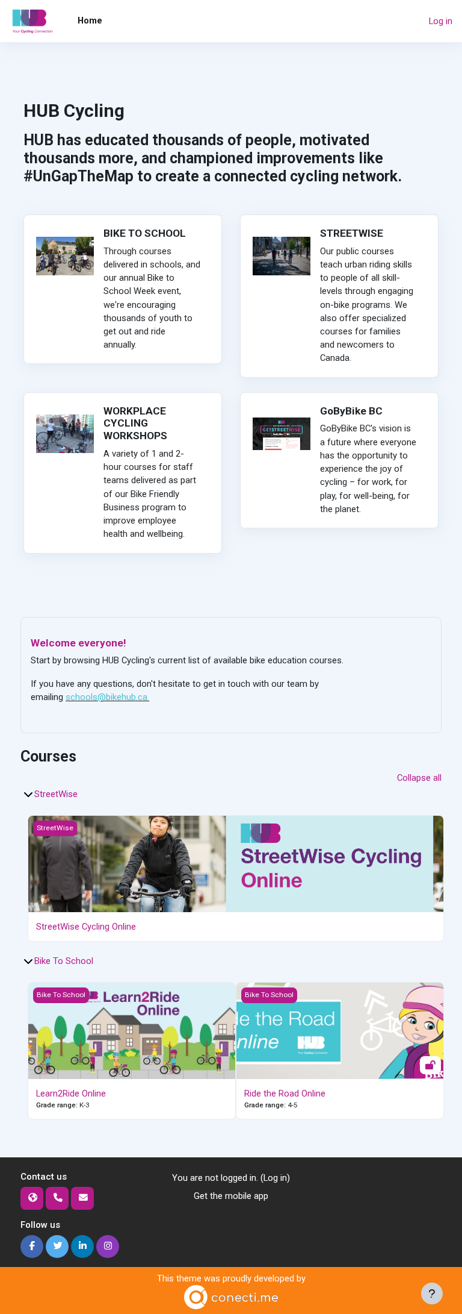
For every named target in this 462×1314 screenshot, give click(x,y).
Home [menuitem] (90, 20)
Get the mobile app (231, 1195)
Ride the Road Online (284, 1093)
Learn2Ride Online (71, 1093)
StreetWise (56, 794)
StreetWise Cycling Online (86, 926)
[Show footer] (432, 1293)
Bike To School (63, 961)
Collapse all (419, 777)
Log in (440, 21)
